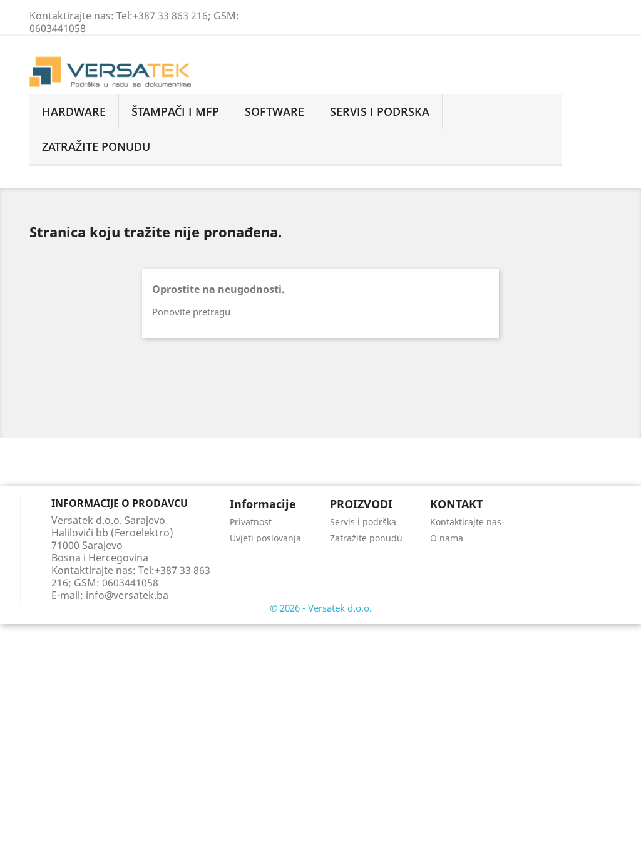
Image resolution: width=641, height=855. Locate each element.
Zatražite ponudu (366, 538)
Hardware (74, 111)
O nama (446, 538)
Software (274, 111)
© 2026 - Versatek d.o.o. (321, 608)
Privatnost (251, 522)
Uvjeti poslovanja (265, 538)
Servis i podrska (379, 111)
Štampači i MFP (175, 111)
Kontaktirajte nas (465, 522)
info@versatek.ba (127, 595)
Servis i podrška (363, 522)
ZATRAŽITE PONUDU (96, 146)
